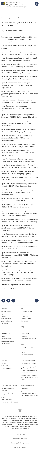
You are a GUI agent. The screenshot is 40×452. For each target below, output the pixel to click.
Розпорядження (6, 339)
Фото (23, 308)
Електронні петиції (27, 373)
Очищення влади (27, 385)
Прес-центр (5, 360)
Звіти (3, 397)
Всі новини (4, 323)
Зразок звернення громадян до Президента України (29, 367)
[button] (8, 300)
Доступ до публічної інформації (7, 389)
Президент (25, 333)
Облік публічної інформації (9, 402)
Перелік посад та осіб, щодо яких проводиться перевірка (29, 394)
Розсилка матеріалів (7, 368)
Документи (12, 18)
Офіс (23, 344)
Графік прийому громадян (29, 370)
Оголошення (25, 350)
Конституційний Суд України (20, 443)
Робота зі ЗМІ (5, 366)
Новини (4, 308)
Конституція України (7, 341)
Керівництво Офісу (27, 347)
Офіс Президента (6, 318)
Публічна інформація (9, 385)
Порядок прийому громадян (29, 375)
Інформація (24, 388)
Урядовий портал (20, 434)
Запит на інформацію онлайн (7, 394)
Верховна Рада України (20, 438)
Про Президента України (28, 339)
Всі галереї (24, 321)
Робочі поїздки (25, 316)
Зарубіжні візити (26, 318)
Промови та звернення (8, 314)
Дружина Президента (7, 321)
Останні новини (6, 311)
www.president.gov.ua (20, 424)
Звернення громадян (29, 360)
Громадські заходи (26, 311)
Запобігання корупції (27, 355)
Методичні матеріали (7, 399)
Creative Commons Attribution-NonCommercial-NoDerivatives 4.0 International (20, 419)
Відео (23, 327)
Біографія (24, 336)
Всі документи (5, 343)
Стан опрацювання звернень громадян (29, 378)
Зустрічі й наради (26, 314)
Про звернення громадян (28, 363)
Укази (19, 18)
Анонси (3, 363)
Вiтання (3, 316)
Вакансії (23, 352)
